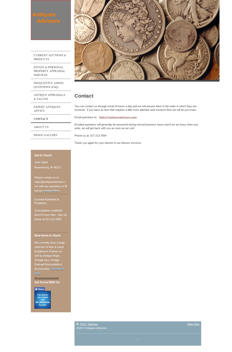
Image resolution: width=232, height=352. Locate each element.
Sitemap (93, 324)
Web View (193, 324)
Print (83, 324)
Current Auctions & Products (46, 201)
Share (41, 289)
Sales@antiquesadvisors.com (118, 117)
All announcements (46, 278)
